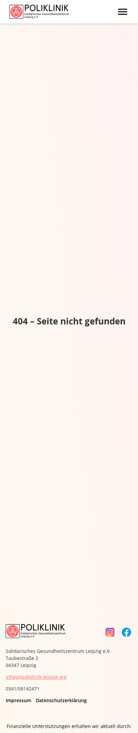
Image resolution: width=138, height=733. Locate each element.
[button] (123, 12)
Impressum (18, 700)
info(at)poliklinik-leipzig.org (36, 677)
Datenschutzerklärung (61, 700)
